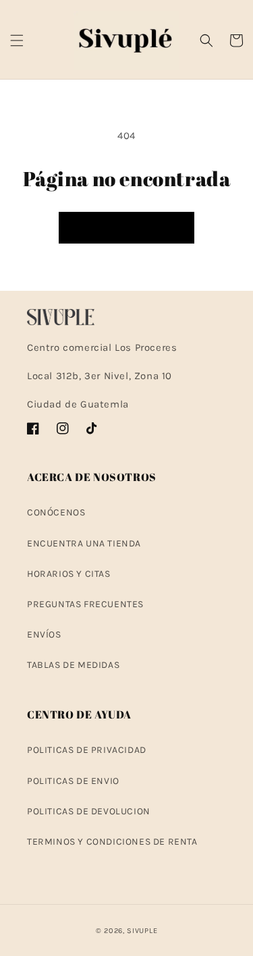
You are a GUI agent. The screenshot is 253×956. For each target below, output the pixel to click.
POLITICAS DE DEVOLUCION (88, 811)
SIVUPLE (142, 930)
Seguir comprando (126, 228)
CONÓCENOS (56, 512)
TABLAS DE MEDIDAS (73, 665)
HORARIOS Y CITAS (69, 574)
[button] (17, 40)
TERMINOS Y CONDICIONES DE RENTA (112, 841)
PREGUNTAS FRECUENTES (85, 604)
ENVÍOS (44, 634)
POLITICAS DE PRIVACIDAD (86, 750)
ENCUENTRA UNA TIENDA (84, 543)
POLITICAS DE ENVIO (73, 781)
